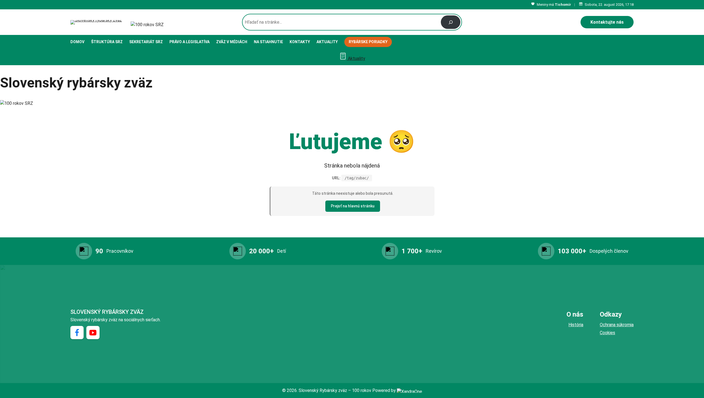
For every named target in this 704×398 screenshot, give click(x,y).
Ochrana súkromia (617, 324)
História (575, 324)
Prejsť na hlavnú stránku (353, 206)
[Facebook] (77, 332)
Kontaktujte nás (607, 22)
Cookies (607, 332)
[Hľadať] (450, 22)
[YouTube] (93, 332)
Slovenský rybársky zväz (107, 312)
